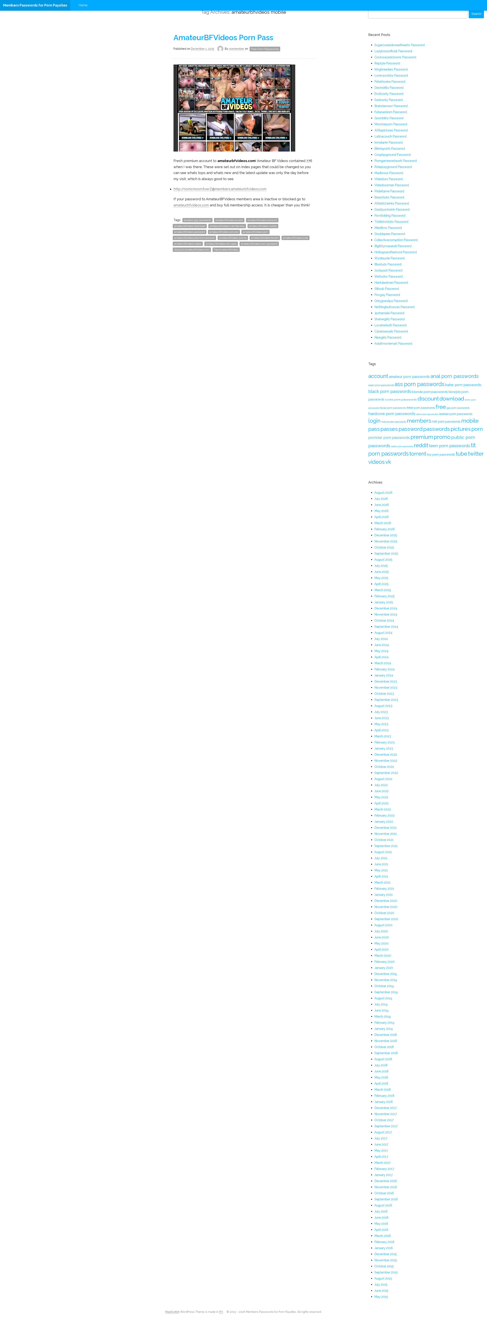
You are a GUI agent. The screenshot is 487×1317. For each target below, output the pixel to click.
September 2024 (386, 626)
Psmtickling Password (389, 215)
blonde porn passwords (430, 392)
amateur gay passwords (197, 220)
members (419, 420)
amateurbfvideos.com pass (221, 243)
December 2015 (385, 1254)
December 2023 (385, 681)
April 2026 (381, 517)
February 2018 (384, 1096)
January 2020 (383, 968)
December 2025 (385, 535)
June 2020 (381, 937)
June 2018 (381, 1071)
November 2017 (385, 1114)
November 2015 (385, 1260)
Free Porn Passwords (265, 49)
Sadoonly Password (388, 100)
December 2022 (385, 754)
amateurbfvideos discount (262, 220)
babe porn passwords (463, 385)
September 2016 (386, 1199)
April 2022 (381, 803)
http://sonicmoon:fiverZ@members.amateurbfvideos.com (219, 189)
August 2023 (383, 706)
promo (442, 437)
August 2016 (383, 1205)
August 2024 (383, 633)
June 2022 (381, 791)
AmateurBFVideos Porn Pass (223, 37)
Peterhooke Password (389, 81)
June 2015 (381, 1290)
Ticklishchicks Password (391, 221)
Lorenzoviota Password (391, 75)
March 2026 (382, 523)
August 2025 (383, 559)
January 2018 (383, 1102)
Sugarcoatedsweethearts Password (399, 45)
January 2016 (383, 1248)
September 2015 (386, 1272)
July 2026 (381, 498)
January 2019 (383, 1028)
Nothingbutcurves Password (394, 307)
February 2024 (384, 669)
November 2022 (385, 760)
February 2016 (384, 1242)
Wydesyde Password (389, 258)
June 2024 (381, 645)
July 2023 (381, 712)
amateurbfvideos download (189, 226)
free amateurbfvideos (226, 249)
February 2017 (384, 1169)
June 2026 (381, 505)
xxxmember (237, 48)
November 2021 (385, 834)
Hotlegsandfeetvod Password (395, 252)
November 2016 (385, 1187)
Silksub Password (386, 289)
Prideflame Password (389, 191)
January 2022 (383, 821)
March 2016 (382, 1236)
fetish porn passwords (421, 407)
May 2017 (381, 1150)
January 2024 (383, 675)
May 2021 (381, 870)
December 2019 (385, 974)
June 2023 (381, 718)
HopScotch (172, 1311)
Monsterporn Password (390, 124)
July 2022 (381, 785)
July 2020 (381, 931)
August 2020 (383, 925)
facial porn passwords (393, 407)
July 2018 (381, 1065)
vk (388, 462)
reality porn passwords (402, 446)
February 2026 (384, 529)
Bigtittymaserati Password (392, 246)
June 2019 (381, 1010)
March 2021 (382, 882)
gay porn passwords (458, 407)
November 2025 (385, 541)
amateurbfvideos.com (191, 205)
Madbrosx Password (388, 173)
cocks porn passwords (401, 399)
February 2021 (384, 888)
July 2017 (380, 1138)
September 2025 (386, 553)
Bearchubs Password (389, 197)
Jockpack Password (388, 270)
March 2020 (382, 955)
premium (422, 437)
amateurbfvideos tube (295, 237)
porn (477, 429)
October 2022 (384, 767)
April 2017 (381, 1156)
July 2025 (381, 566)
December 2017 (385, 1108)
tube (461, 453)
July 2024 (381, 639)
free (441, 407)
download (451, 398)
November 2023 (385, 687)
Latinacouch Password (390, 136)
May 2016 (381, 1223)
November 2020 (385, 907)
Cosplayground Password (392, 154)
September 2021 (386, 846)
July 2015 (380, 1284)
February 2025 (384, 596)
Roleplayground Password (393, 167)
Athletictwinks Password (391, 203)
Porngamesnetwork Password (395, 161)
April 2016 (381, 1230)
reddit (421, 445)
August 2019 (383, 998)
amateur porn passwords (409, 377)
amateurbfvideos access (229, 220)
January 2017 (383, 1175)
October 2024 (384, 620)
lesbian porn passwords (455, 414)
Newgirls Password (387, 337)
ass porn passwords (419, 384)
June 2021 (381, 864)
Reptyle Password (387, 63)
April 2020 (381, 949)
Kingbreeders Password (391, 69)
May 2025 (381, 578)
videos (376, 462)
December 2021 (385, 827)
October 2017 (384, 1120)
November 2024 (385, 614)
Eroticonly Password (388, 94)
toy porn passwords (441, 454)
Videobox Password (388, 179)
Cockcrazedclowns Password (395, 57)
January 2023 (383, 748)
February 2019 (384, 1022)
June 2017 (381, 1144)
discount (428, 398)
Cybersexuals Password (391, 331)
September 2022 (386, 773)
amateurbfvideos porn (255, 232)
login (374, 420)
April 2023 (381, 730)
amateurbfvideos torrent (265, 237)
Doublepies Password (389, 234)
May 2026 (381, 511)
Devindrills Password (388, 87)
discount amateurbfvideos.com (191, 249)
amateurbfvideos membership (227, 226)
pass (374, 429)
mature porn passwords (393, 422)
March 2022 (382, 809)
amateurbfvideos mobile (263, 226)
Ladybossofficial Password (393, 51)
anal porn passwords (455, 376)
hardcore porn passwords (391, 413)
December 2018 (385, 1035)
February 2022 (384, 815)
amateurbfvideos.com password (259, 243)
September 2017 (386, 1126)
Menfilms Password (388, 228)
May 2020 (381, 943)
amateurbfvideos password (189, 232)
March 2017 (382, 1163)
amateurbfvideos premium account (194, 237)
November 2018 (385, 1041)
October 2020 (384, 913)
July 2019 (381, 1004)
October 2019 (384, 986)
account (378, 376)
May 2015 (381, 1297)
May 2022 (381, 797)
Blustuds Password (387, 264)
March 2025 (382, 590)
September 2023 (386, 700)
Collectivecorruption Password (396, 240)
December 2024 (385, 608)
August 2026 (383, 492)
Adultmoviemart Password (393, 343)
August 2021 (383, 852)
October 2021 (384, 840)
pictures (461, 429)
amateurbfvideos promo (233, 237)
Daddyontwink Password (392, 209)
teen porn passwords (449, 445)
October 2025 (384, 547)
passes (389, 429)
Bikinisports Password (389, 148)
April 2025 (381, 584)
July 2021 (380, 858)
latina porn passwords (427, 414)
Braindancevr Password (390, 106)
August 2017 (383, 1132)
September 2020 (386, 919)
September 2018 (386, 1053)
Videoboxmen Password (391, 185)
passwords (436, 429)
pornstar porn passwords (389, 438)
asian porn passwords (381, 385)
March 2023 (382, 736)
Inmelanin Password (388, 142)
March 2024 (382, 663)
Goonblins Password (388, 118)
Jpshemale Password (389, 313)
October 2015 (384, 1266)
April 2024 (381, 657)
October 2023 (384, 693)
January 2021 (383, 894)
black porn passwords (389, 391)
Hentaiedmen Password (391, 282)
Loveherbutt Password (390, 325)
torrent (417, 453)
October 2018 (384, 1047)
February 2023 (384, 742)
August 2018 (383, 1059)
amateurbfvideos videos (187, 243)
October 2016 (384, 1193)
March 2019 (382, 1016)
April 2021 (381, 876)
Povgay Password (387, 295)
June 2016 (381, 1217)
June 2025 (381, 572)
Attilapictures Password (391, 130)
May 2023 (381, 724)
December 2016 (385, 1181)
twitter (476, 453)
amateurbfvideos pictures (223, 232)
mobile (470, 420)
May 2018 (381, 1077)
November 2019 (385, 980)
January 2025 (383, 602)
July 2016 (381, 1211)
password (411, 429)
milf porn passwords (446, 421)
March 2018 (382, 1089)
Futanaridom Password (390, 112)
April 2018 (381, 1083)
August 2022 (383, 779)
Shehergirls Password (389, 319)
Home (83, 5)
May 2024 (381, 651)
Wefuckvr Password (388, 276)
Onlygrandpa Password (390, 301)
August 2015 (383, 1278)
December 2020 (385, 901)
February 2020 (384, 961)
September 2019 (386, 992)
